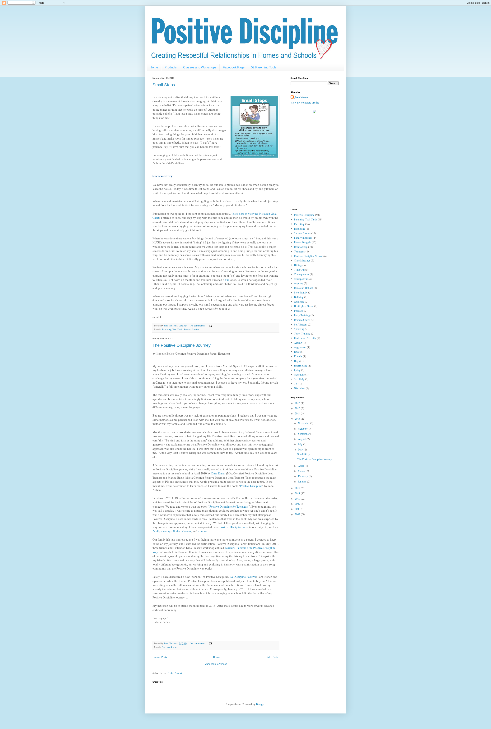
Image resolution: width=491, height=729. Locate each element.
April (301, 466)
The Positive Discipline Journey (181, 345)
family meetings (162, 531)
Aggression (300, 347)
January (302, 481)
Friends (298, 356)
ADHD (298, 342)
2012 (298, 488)
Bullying (298, 297)
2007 (298, 514)
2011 (298, 493)
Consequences (301, 274)
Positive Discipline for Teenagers (229, 506)
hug (227, 280)
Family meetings (303, 237)
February (303, 476)
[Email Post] (210, 325)
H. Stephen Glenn (303, 306)
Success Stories (191, 329)
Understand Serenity (305, 338)
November (304, 423)
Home (154, 67)
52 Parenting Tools (264, 67)
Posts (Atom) (174, 673)
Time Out (299, 269)
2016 (298, 403)
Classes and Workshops (199, 67)
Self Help (299, 379)
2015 (298, 408)
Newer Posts (160, 657)
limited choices (182, 531)
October (302, 428)
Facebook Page (234, 67)
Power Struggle (302, 242)
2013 (298, 418)
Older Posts (272, 657)
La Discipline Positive (243, 577)
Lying (297, 370)
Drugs (297, 351)
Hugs (297, 361)
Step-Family (300, 292)
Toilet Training (302, 333)
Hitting (298, 265)
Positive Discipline (251, 486)
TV (296, 383)
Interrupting (300, 365)
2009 (298, 503)
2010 (298, 498)
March (302, 471)
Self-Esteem (300, 324)
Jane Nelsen (301, 97)
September (304, 434)
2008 (298, 509)
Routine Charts (302, 320)
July (300, 444)
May (301, 449)
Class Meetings (302, 260)
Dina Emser (218, 473)
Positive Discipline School (308, 256)
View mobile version (215, 664)
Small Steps (163, 84)
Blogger (260, 704)
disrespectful (301, 279)
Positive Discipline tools (234, 527)
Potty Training (302, 315)
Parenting (299, 224)
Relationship (300, 247)
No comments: (197, 325)
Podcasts (298, 310)
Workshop (299, 388)
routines (203, 531)
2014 (298, 413)
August (302, 439)
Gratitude (299, 301)
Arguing (298, 283)
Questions (299, 374)
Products (171, 67)
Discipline (299, 228)
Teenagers (299, 251)
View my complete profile (305, 102)
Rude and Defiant (303, 288)
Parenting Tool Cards (172, 329)
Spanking (299, 329)
